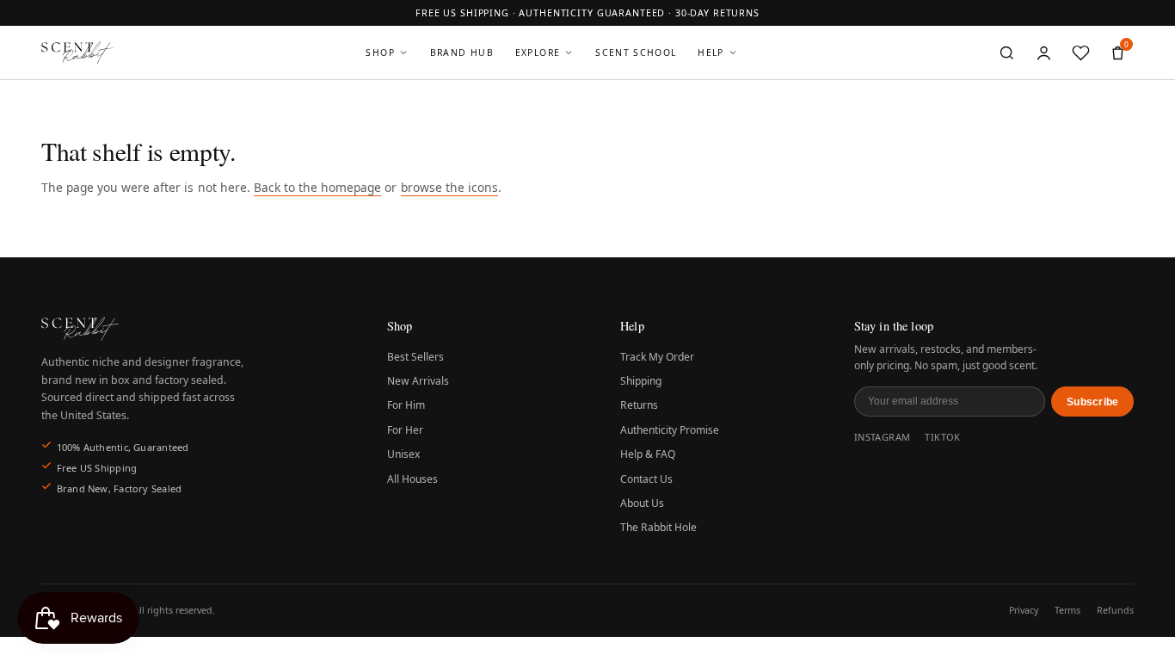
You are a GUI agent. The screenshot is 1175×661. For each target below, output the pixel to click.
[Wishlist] (1080, 52)
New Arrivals (418, 381)
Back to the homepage (318, 187)
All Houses (412, 479)
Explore (538, 52)
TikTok (943, 436)
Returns (639, 405)
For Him (406, 405)
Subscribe (1092, 401)
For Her (405, 430)
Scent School (635, 52)
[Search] (1007, 52)
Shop (380, 52)
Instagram (882, 436)
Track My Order (657, 356)
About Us (642, 503)
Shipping (640, 381)
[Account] (1044, 52)
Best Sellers (415, 356)
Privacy (1023, 610)
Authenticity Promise (669, 430)
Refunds (1115, 610)
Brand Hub (462, 52)
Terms (1067, 610)
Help (710, 52)
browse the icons (449, 187)
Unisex (403, 454)
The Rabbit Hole (658, 527)
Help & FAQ (647, 454)
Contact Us (646, 479)
